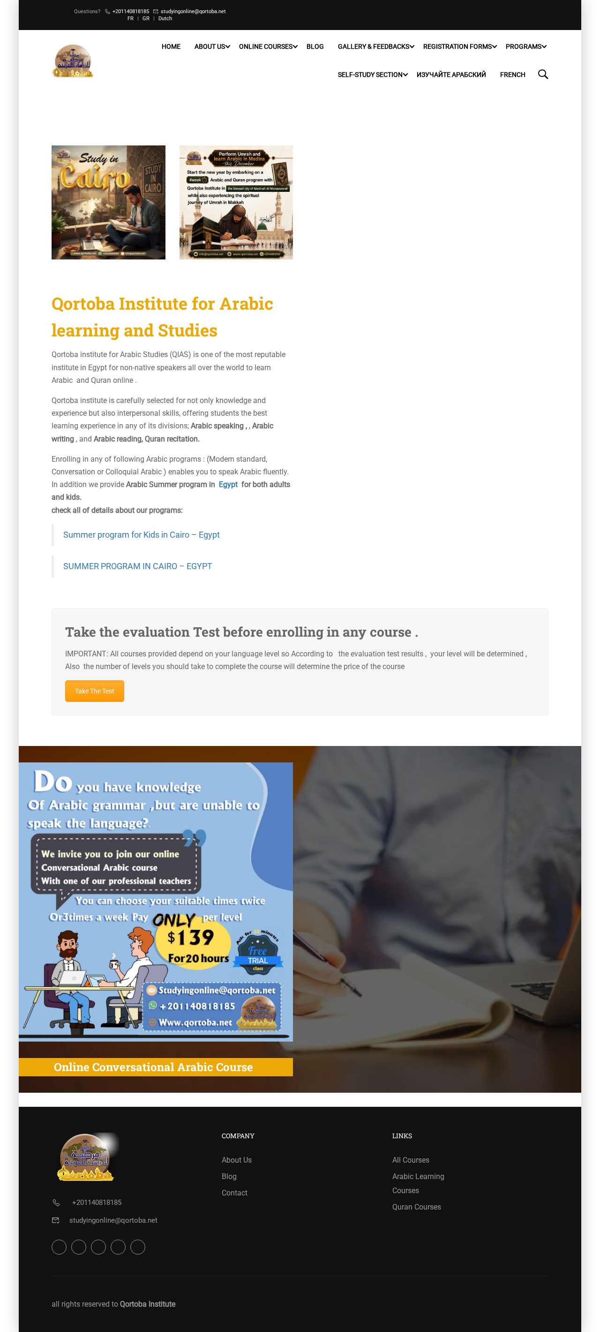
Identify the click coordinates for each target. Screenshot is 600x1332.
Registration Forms (457, 46)
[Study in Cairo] (108, 202)
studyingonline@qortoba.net (193, 11)
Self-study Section (370, 74)
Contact (235, 1192)
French (512, 74)
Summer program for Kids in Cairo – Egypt (141, 535)
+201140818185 (130, 11)
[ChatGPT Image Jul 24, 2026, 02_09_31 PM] (236, 202)
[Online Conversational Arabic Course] (153, 902)
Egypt (228, 484)
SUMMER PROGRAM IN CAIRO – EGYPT (137, 566)
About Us (210, 46)
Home (171, 46)
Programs (523, 46)
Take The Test (94, 691)
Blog (315, 46)
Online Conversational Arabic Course (153, 1066)
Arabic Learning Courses (418, 1183)
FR (131, 18)
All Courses (410, 1160)
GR (146, 18)
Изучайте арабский (451, 74)
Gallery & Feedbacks (373, 46)
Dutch (165, 18)
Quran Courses (416, 1207)
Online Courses (265, 46)
